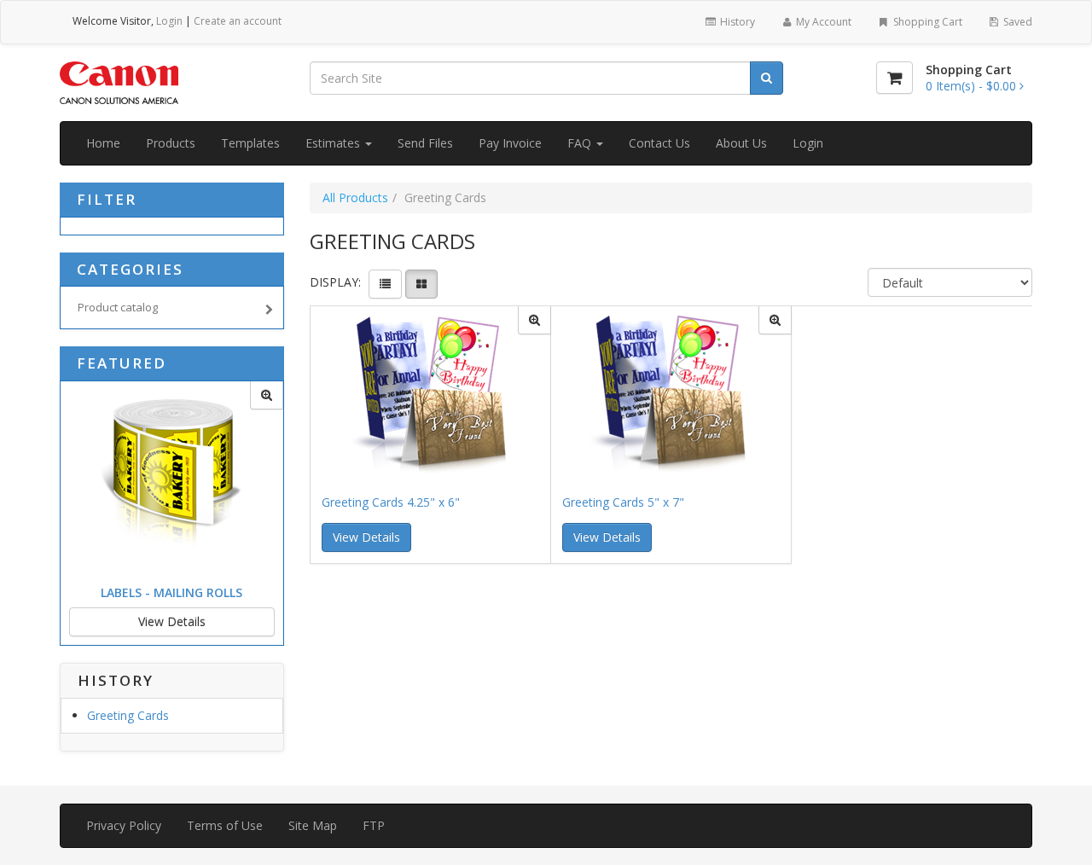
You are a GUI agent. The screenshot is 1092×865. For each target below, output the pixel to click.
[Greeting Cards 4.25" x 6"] (534, 320)
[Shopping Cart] (894, 77)
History (736, 22)
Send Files (425, 143)
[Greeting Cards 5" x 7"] (775, 320)
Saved (1016, 22)
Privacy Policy (123, 825)
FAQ (581, 143)
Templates (250, 143)
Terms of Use (225, 825)
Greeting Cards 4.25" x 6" (391, 502)
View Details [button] (366, 537)
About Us (741, 143)
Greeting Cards (128, 715)
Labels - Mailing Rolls (171, 592)
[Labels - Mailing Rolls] (266, 395)
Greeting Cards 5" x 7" (623, 502)
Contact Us (659, 143)
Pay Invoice (510, 143)
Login (169, 21)
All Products (355, 197)
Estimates (334, 143)
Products (170, 143)
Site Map (312, 825)
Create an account (238, 21)
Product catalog (118, 307)
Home (103, 143)
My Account (822, 22)
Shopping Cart (926, 22)
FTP (374, 825)
